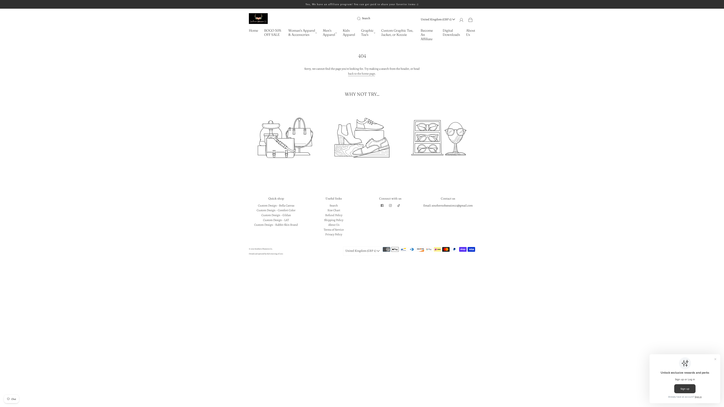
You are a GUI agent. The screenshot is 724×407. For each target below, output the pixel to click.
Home (253, 30)
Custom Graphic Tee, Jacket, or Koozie (397, 32)
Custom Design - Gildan (276, 215)
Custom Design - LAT (276, 220)
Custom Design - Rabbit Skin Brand (276, 225)
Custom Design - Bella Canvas (276, 206)
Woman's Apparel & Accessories (301, 32)
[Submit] (361, 18)
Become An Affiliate (427, 34)
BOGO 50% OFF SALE (272, 32)
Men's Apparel (329, 32)
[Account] (461, 19)
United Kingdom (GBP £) (436, 19)
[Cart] (470, 19)
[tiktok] (398, 205)
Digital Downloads (451, 32)
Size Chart (333, 210)
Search (366, 18)
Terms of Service (334, 230)
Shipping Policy (333, 220)
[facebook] (382, 205)
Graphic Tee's (367, 32)
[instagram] (390, 205)
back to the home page (361, 74)
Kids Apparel (349, 32)
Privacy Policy (333, 234)
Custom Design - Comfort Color (276, 210)
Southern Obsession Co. (264, 249)
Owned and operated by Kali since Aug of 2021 (266, 253)
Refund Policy (333, 215)
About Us (470, 32)
